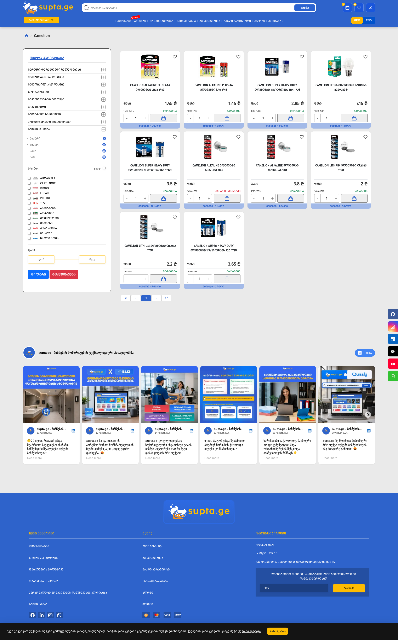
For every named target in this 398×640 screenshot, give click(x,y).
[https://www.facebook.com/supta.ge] (393, 314)
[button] (52, 20)
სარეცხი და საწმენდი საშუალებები (54, 69)
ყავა (64, 151)
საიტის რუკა (38, 604)
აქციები (140, 21)
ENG (369, 20)
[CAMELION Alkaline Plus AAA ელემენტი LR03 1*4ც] (150, 66)
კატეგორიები (39, 20)
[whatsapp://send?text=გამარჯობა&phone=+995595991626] (59, 615)
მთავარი (124, 21)
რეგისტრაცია (39, 546)
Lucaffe (45, 193)
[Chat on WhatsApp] (393, 376)
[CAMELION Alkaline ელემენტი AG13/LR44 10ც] (277, 146)
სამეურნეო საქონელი (44, 114)
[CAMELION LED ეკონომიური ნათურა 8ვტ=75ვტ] (341, 66)
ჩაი (64, 157)
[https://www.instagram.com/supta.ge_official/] (393, 326)
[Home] (199, 511)
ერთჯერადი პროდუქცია (46, 77)
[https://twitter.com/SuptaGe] (393, 351)
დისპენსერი (37, 107)
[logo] (48, 7)
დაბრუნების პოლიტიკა (46, 569)
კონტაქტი (275, 21)
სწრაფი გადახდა (155, 581)
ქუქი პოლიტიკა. (249, 631)
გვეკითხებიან (209, 21)
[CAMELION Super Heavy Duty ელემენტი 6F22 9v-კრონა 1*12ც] (150, 146)
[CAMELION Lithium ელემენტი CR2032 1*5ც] (150, 227)
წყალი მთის (49, 238)
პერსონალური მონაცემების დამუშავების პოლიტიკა (68, 592)
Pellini (45, 198)
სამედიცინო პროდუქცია (46, 84)
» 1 (166, 298)
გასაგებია (277, 631)
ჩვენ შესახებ (186, 21)
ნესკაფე (46, 233)
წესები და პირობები (44, 558)
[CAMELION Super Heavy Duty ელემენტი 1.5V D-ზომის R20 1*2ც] (214, 227)
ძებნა (305, 8)
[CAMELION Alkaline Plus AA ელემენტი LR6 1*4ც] (214, 66)
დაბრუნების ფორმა (43, 581)
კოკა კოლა (48, 228)
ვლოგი (147, 604)
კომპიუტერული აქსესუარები (49, 122)
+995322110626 (265, 545)
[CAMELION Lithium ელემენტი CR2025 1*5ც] (341, 146)
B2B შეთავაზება (161, 21)
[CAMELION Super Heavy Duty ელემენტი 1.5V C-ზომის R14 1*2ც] (277, 66)
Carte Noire (48, 183)
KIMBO (44, 188)
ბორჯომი (47, 213)
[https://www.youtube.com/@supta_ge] (393, 363)
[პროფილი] (370, 7)
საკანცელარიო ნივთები (46, 99)
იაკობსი (46, 223)
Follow (368, 352)
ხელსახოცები (38, 92)
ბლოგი (259, 21)
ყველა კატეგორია (47, 58)
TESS (43, 203)
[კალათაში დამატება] (163, 118)
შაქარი (64, 138)
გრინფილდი (49, 218)
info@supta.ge (266, 553)
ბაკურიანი (48, 208)
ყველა (98, 168)
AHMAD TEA (47, 178)
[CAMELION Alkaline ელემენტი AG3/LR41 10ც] (214, 146)
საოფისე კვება (39, 129)
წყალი (64, 145)
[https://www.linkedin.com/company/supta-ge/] (393, 339)
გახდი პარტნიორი (237, 21)
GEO (357, 20)
